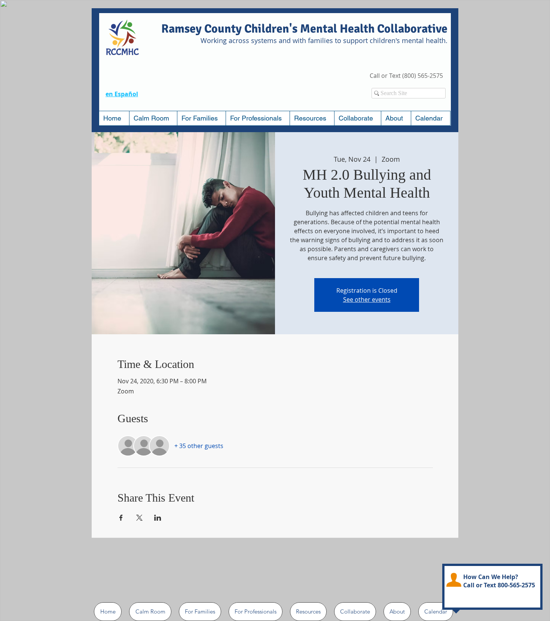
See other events (367, 299)
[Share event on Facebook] (121, 518)
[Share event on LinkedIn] (157, 518)
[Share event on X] (139, 518)
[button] (201, 118)
